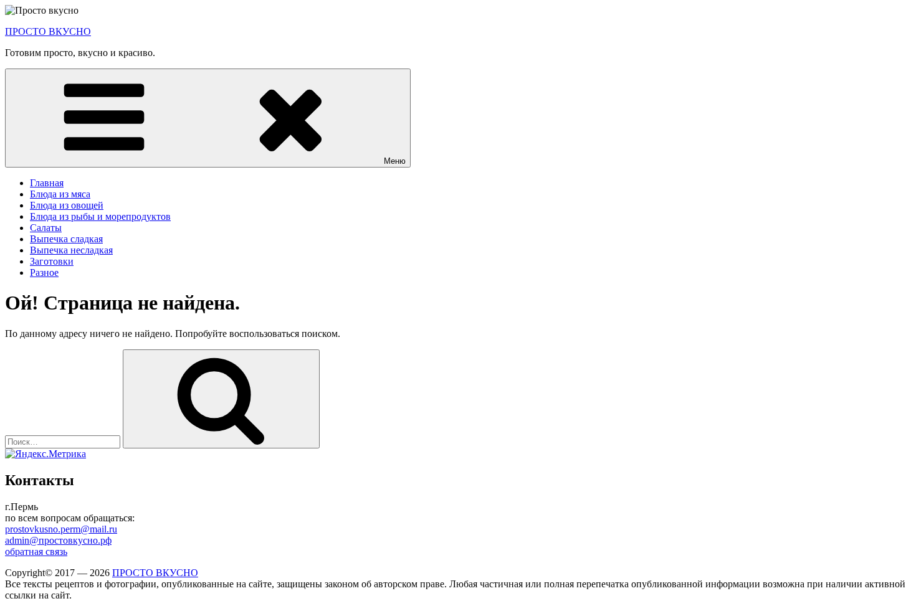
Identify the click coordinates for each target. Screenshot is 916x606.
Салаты (46, 227)
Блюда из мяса (60, 194)
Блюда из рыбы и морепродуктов (100, 216)
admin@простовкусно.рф (58, 540)
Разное (44, 272)
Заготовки (52, 261)
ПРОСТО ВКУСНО (48, 31)
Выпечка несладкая (71, 250)
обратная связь (36, 551)
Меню (395, 161)
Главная (47, 183)
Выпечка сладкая (66, 239)
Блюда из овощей (66, 205)
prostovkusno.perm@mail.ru (61, 529)
